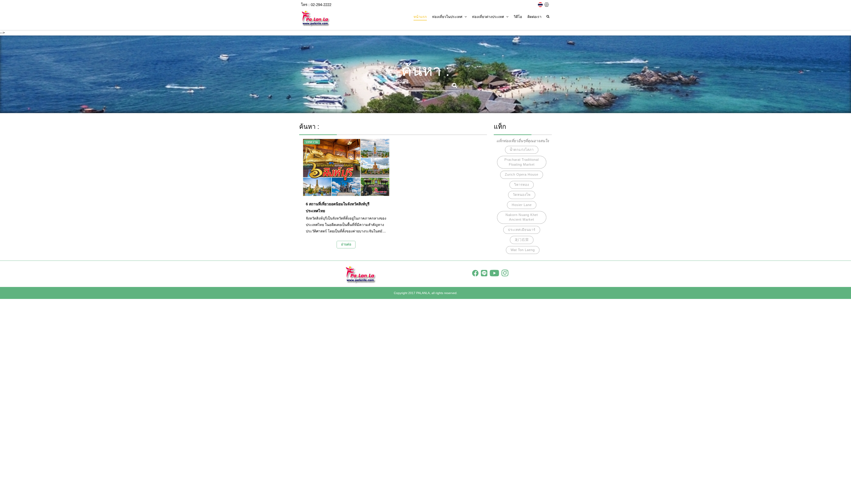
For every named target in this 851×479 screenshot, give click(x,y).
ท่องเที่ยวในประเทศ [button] (447, 17)
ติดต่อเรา (534, 17)
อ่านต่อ (346, 244)
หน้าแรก (420, 17)
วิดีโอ (518, 17)
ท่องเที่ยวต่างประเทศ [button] (488, 17)
